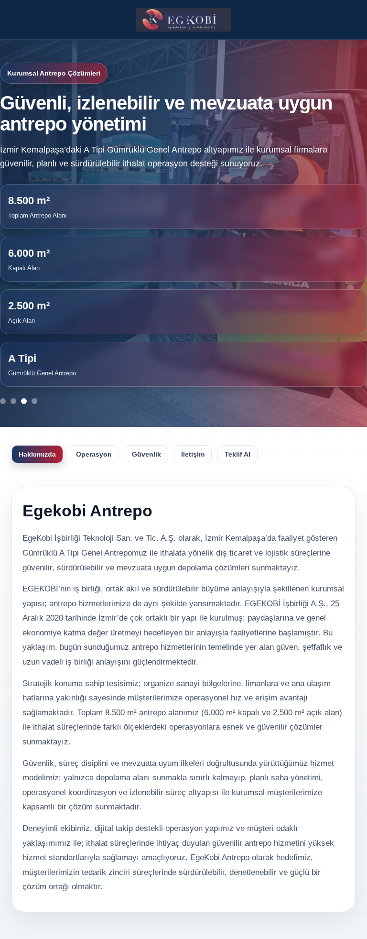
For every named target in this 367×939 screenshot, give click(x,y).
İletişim (193, 454)
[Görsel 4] (34, 401)
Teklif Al (237, 454)
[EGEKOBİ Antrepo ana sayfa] (183, 20)
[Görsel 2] (13, 401)
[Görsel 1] (3, 401)
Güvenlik (146, 454)
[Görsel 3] (24, 401)
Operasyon (94, 454)
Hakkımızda (37, 454)
